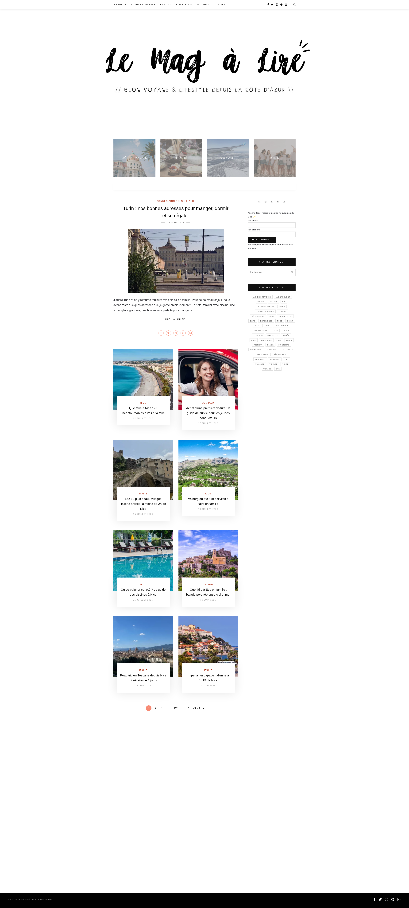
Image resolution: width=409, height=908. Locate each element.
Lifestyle (183, 4)
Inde (268, 326)
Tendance (260, 359)
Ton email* (253, 220)
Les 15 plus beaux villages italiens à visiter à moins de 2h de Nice (143, 503)
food (279, 321)
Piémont (258, 345)
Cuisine (282, 311)
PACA (279, 340)
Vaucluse (260, 364)
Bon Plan (208, 403)
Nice (143, 403)
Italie (190, 201)
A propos (119, 4)
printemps (283, 345)
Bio (284, 302)
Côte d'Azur (258, 316)
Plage (270, 345)
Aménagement (283, 297)
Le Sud (164, 4)
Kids (208, 493)
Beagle (274, 302)
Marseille (272, 335)
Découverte (285, 316)
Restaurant (263, 354)
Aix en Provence (262, 297)
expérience (266, 321)
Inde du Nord (282, 326)
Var (286, 359)
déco (271, 316)
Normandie (266, 340)
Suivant (194, 708)
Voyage (202, 4)
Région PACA (280, 354)
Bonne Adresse (266, 306)
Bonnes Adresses (143, 4)
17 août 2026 (175, 222)
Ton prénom (254, 229)
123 (176, 708)
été (278, 369)
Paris (289, 340)
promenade (256, 350)
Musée (286, 335)
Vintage (273, 364)
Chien (282, 306)
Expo (252, 321)
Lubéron (258, 335)
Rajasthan (287, 350)
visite (285, 364)
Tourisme (275, 359)
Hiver (290, 321)
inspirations (260, 330)
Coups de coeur (265, 311)
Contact (220, 4)
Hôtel (258, 326)
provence (272, 350)
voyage (267, 369)
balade (261, 302)
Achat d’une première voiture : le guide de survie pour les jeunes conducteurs (208, 413)
